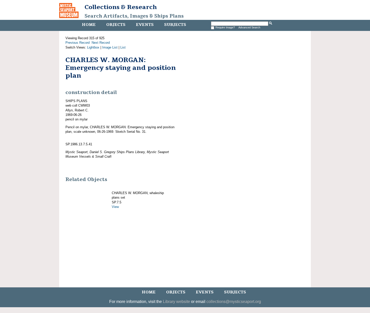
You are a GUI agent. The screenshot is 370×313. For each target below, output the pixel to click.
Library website (176, 301)
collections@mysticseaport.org (233, 301)
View (115, 207)
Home (89, 24)
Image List (110, 47)
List (123, 47)
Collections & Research (121, 7)
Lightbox (93, 47)
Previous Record (77, 42)
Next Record (101, 42)
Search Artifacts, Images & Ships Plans (134, 16)
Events (145, 24)
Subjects (175, 24)
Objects (115, 24)
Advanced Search (249, 27)
